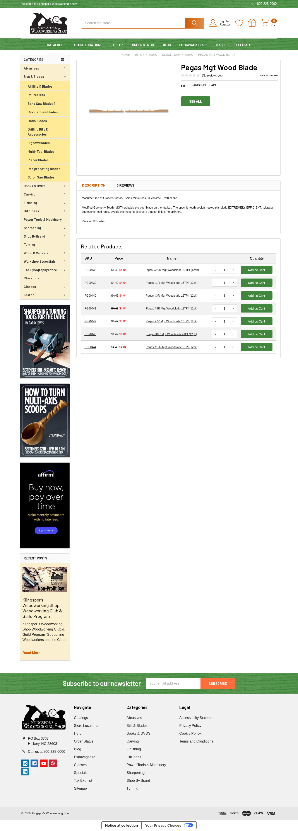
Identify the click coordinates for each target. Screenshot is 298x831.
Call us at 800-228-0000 (46, 751)
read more (31, 653)
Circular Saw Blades (43, 112)
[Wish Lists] (241, 23)
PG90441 (90, 308)
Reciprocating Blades (44, 169)
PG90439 (90, 282)
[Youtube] (44, 763)
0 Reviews (125, 185)
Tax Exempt (83, 780)
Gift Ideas (31, 211)
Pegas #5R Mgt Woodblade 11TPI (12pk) (171, 308)
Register (225, 24)
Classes (221, 45)
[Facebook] (34, 763)
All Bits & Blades (40, 86)
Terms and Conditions (196, 741)
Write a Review (268, 75)
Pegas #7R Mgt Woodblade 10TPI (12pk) (171, 321)
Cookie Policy (190, 733)
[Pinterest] (53, 763)
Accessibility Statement (197, 718)
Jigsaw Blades (39, 143)
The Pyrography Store (40, 270)
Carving (30, 194)
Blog (167, 45)
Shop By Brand (34, 236)
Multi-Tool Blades (41, 151)
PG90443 (90, 334)
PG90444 (90, 347)
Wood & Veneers (36, 253)
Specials (243, 45)
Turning (29, 244)
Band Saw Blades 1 (41, 103)
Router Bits (36, 95)
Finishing (30, 203)
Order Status (143, 45)
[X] (34, 771)
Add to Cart (256, 270)
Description (94, 185)
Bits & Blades (34, 76)
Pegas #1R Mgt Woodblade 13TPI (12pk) (171, 282)
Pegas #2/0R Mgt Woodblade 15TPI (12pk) (172, 270)
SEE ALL (195, 101)
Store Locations (88, 45)
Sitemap (80, 788)
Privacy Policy (190, 725)
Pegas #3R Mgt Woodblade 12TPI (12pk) (171, 295)
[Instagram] (25, 763)
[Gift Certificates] (254, 23)
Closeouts (31, 278)
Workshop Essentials (40, 261)
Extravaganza (191, 45)
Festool (29, 295)
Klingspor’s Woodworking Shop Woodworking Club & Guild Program (42, 608)
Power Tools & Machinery (43, 219)
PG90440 (90, 295)
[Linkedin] (25, 771)
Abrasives (31, 68)
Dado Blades (37, 121)
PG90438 (90, 270)
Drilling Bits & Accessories (38, 131)
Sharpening (32, 228)
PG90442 (90, 321)
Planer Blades (38, 160)
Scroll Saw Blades (41, 177)
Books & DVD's (35, 186)
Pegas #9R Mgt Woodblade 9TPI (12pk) (172, 334)
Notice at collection (121, 825)
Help (117, 45)
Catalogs (55, 45)
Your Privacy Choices (163, 825)
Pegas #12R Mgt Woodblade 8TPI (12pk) (171, 347)
